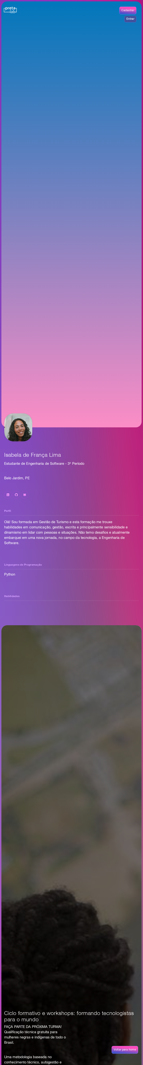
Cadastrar (127, 10)
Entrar (130, 19)
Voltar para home (125, 1050)
